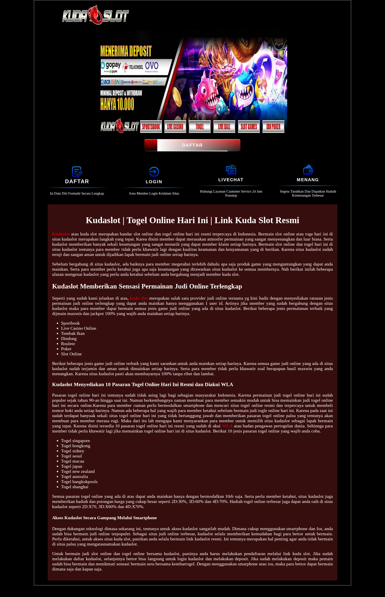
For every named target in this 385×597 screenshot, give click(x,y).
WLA (227, 425)
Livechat (231, 179)
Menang (308, 179)
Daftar (192, 145)
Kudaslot (61, 233)
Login (154, 181)
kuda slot (139, 298)
